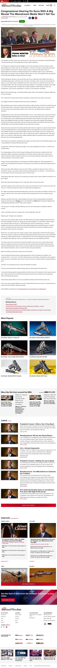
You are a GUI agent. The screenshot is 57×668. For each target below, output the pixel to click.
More (9, 421)
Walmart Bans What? (11, 304)
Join (12, 1)
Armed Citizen (5, 521)
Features (41, 5)
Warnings (25, 665)
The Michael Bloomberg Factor (14, 312)
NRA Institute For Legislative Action (36, 615)
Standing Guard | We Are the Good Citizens (36, 435)
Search (2, 622)
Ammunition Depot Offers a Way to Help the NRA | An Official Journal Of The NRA (6, 404)
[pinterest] (36, 17)
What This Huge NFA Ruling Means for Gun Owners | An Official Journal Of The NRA (35, 404)
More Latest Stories (34, 505)
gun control (15, 299)
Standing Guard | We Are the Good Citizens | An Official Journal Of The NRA (41, 547)
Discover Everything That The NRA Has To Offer (36, 659)
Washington (21, 299)
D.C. (25, 299)
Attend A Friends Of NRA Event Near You (49, 658)
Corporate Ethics (18, 665)
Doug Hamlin (41, 544)
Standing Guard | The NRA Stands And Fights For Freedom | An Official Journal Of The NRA (41, 556)
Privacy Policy (3, 665)
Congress (34, 299)
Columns (27, 5)
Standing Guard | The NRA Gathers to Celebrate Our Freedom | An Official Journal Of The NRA (42, 551)
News (34, 5)
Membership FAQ (47, 618)
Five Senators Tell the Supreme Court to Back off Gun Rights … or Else (25, 306)
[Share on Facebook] (29, 17)
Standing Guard (34, 544)
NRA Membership (47, 614)
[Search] (54, 5)
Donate (19, 1)
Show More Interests (34, 584)
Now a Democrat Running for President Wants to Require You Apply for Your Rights (28, 310)
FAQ (2, 618)
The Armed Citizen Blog (14, 542)
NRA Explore (32, 618)
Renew (15, 1)
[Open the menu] (51, 5)
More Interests (14, 518)
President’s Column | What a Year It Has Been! (37, 424)
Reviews (32, 566)
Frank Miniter (9, 299)
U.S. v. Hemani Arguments (29, 448)
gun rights (29, 299)
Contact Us (3, 616)
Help (2, 620)
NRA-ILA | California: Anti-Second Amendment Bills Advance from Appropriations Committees (20, 410)
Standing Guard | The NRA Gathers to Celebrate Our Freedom (38, 472)
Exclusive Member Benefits (49, 616)
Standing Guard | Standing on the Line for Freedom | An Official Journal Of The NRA (43, 540)
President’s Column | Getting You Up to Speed (37, 461)
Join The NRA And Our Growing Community (20, 659)
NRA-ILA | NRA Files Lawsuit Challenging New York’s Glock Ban (49, 402)
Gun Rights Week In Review (43, 299)
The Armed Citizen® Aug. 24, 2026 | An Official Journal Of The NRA (13, 540)
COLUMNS (47, 544)
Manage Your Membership (49, 620)
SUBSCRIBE (8, 600)
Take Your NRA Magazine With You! (6, 658)
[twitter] (32, 17)
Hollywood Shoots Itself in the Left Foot (16, 308)
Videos (16, 622)
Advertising (3, 614)
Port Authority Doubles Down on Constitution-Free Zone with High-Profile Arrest (37, 491)
